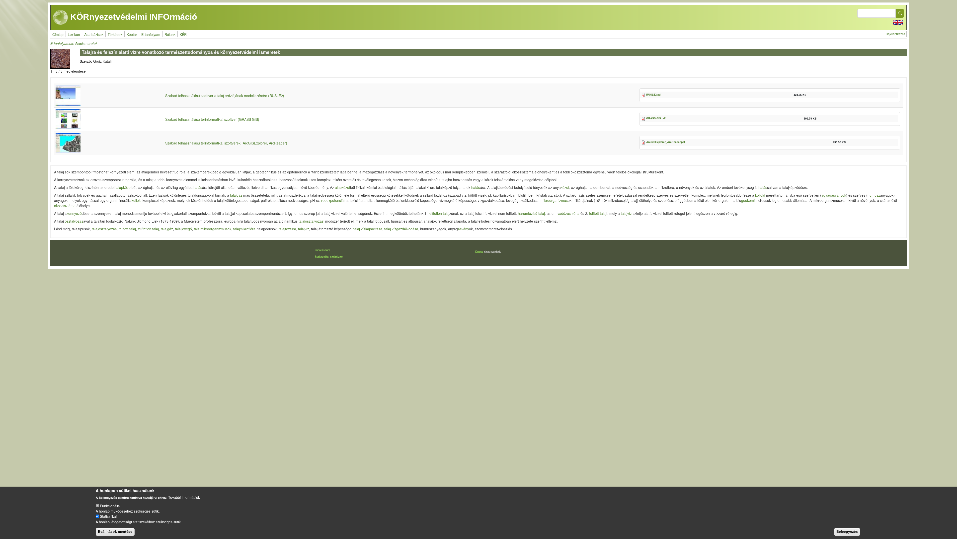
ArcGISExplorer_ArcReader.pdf (665, 142)
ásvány (463, 228)
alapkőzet (124, 187)
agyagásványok (833, 195)
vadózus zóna (568, 213)
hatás (197, 187)
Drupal (479, 252)
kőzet (565, 187)
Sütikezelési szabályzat (329, 257)
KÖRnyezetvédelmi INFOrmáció (132, 16)
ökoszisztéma (65, 205)
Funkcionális (110, 505)
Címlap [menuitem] (58, 34)
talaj (302, 221)
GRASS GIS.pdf (656, 118)
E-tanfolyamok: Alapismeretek (73, 43)
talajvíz (626, 213)
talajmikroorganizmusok (212, 228)
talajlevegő (183, 228)
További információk (184, 497)
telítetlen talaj (438, 213)
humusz (874, 195)
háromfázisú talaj (531, 213)
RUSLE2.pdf (653, 94)
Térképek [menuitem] (115, 34)
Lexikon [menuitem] (74, 34)
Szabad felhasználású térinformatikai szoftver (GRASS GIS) (212, 119)
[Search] (900, 13)
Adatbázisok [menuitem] (93, 34)
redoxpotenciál (332, 200)
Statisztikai (108, 516)
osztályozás (74, 221)
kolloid (760, 195)
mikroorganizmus (554, 200)
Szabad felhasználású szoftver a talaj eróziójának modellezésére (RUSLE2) (224, 95)
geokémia (749, 200)
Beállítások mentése (115, 532)
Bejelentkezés (895, 34)
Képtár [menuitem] (132, 34)
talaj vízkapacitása (367, 228)
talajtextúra (287, 228)
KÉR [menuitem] (183, 34)
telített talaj (597, 213)
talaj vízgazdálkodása (401, 228)
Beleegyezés (847, 532)
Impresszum (322, 250)
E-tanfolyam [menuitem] (150, 34)
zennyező (74, 213)
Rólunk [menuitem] (169, 34)
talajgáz (236, 195)
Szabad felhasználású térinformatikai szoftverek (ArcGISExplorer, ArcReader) (226, 142)
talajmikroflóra (244, 228)
